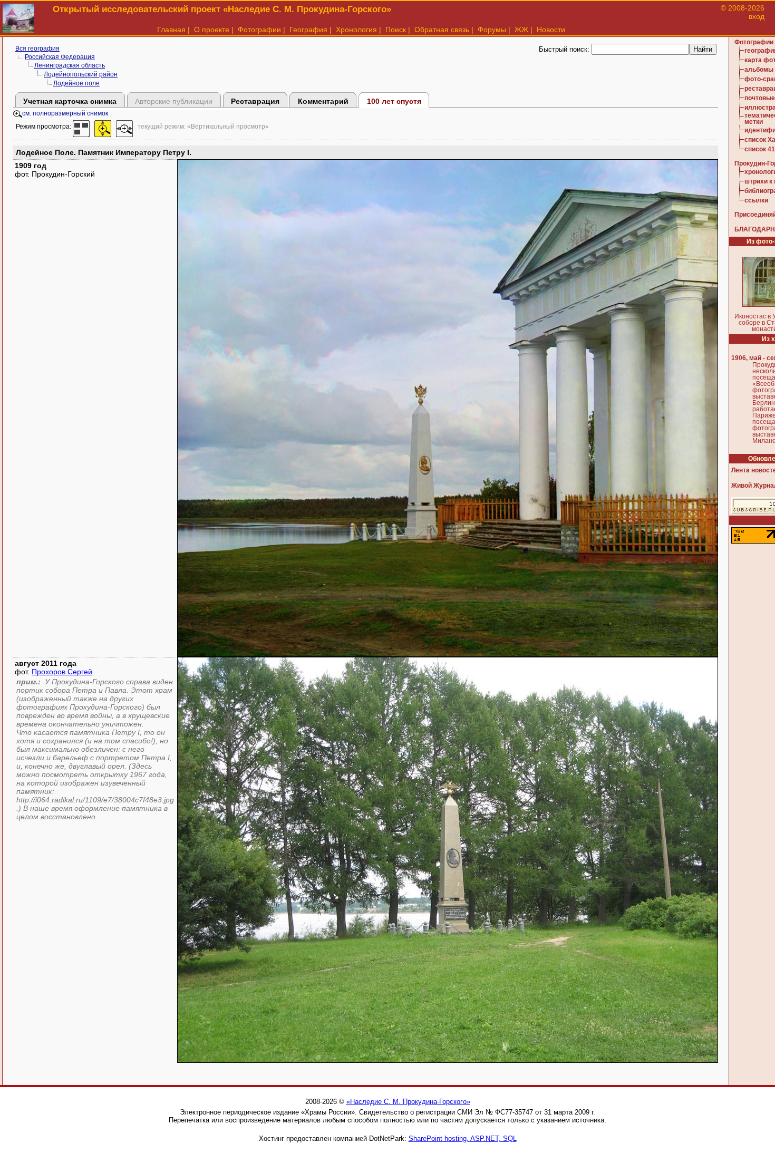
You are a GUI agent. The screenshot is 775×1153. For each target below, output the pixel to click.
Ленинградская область (69, 65)
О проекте (211, 29)
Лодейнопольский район (81, 74)
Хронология (356, 29)
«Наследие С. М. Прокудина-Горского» (408, 1102)
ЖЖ (521, 29)
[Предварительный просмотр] (81, 126)
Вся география (37, 48)
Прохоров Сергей (62, 671)
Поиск (395, 29)
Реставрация (255, 101)
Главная (171, 29)
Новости (551, 29)
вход (756, 16)
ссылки (756, 200)
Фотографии (259, 29)
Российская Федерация (60, 57)
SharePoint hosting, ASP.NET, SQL (463, 1138)
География (308, 29)
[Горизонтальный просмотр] (124, 126)
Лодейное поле (76, 83)
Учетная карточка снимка (70, 101)
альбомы (758, 69)
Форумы (492, 29)
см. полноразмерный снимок (65, 113)
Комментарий (323, 101)
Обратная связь (441, 29)
